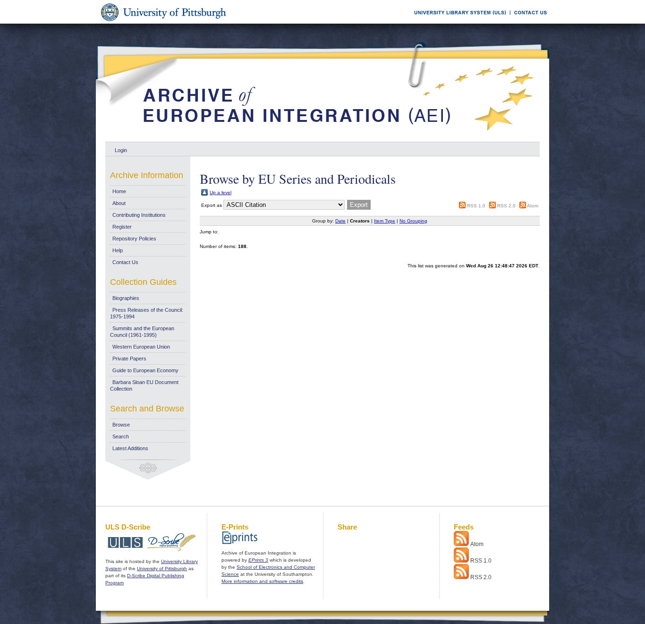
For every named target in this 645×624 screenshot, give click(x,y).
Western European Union (141, 347)
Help (117, 250)
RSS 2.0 (506, 205)
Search (120, 436)
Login (121, 150)
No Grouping (413, 220)
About (119, 203)
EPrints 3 (258, 560)
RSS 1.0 (476, 205)
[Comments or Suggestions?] (528, 22)
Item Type (384, 220)
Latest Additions (130, 448)
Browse (121, 424)
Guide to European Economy (145, 370)
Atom (532, 205)
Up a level (220, 192)
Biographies (125, 298)
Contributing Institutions (139, 215)
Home (119, 191)
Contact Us (125, 262)
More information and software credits (262, 581)
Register (122, 227)
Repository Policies (134, 238)
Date (340, 220)
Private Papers (129, 358)
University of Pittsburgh (162, 568)
